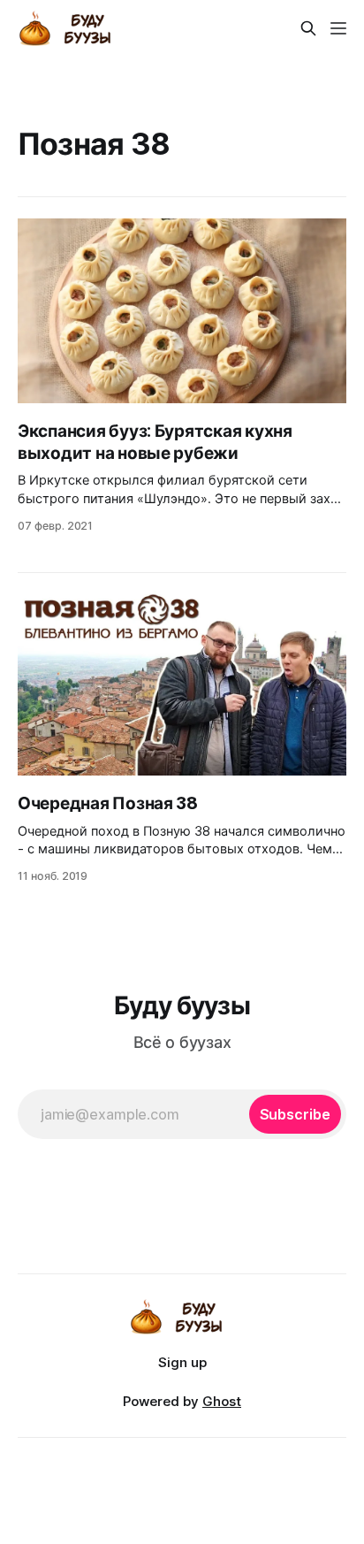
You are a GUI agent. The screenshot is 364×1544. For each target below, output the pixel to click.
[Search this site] (308, 28)
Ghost (221, 1401)
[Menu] (338, 28)
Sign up (182, 1362)
